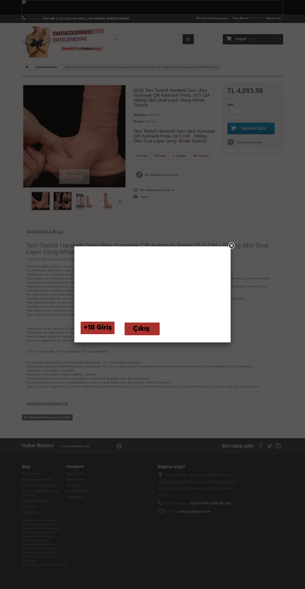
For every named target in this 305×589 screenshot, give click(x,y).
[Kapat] (231, 245)
